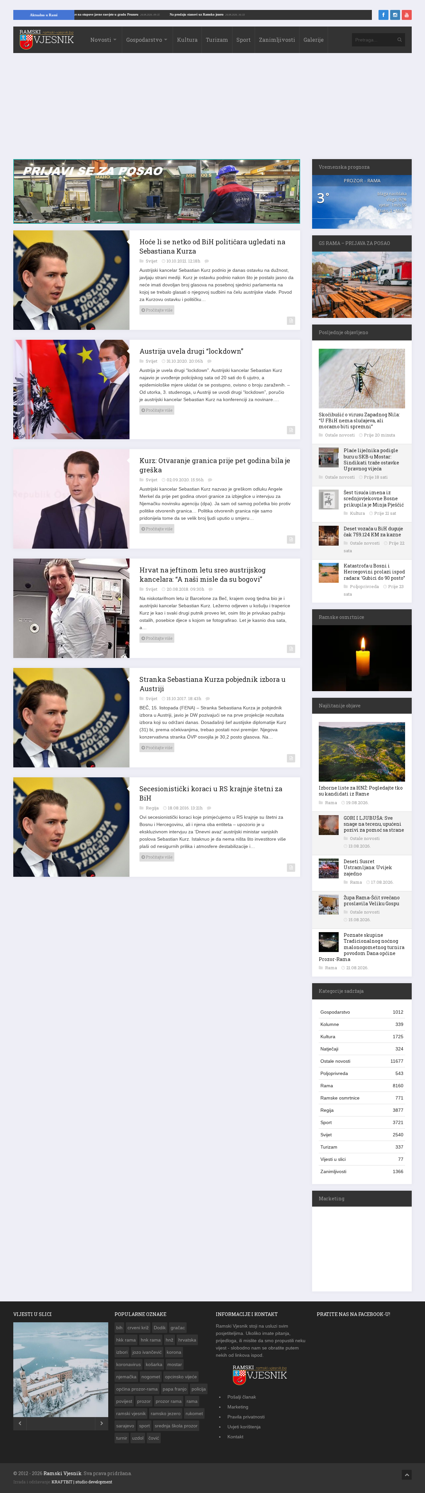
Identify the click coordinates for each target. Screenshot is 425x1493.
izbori (122, 1352)
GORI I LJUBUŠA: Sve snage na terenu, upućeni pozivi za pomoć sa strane (374, 824)
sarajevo (125, 1425)
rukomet (194, 1413)
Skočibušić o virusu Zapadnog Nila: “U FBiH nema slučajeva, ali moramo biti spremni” (359, 420)
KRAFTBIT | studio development (81, 1481)
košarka (154, 1364)
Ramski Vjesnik (62, 1473)
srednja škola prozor (176, 1425)
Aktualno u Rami (43, 15)
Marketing (237, 1406)
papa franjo (175, 1389)
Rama (331, 803)
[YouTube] (407, 15)
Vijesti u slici (361, 1159)
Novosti (100, 39)
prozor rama (169, 1401)
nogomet (150, 1376)
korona (174, 1352)
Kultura (187, 39)
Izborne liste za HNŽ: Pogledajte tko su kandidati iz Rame (361, 791)
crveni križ (138, 1327)
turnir (121, 1438)
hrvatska (187, 1340)
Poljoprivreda (365, 586)
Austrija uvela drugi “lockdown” (191, 351)
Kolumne (361, 1024)
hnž (169, 1340)
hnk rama (151, 1340)
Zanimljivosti (277, 39)
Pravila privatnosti (246, 1416)
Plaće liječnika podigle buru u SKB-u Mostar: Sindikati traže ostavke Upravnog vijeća (371, 459)
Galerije (313, 39)
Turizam (217, 39)
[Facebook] (383, 15)
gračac (178, 1327)
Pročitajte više (158, 310)
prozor (144, 1401)
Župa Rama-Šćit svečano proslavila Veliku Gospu (372, 900)
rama (192, 1401)
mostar (174, 1364)
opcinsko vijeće (181, 1376)
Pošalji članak (241, 1397)
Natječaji (361, 1048)
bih (119, 1327)
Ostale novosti (340, 435)
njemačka (126, 1376)
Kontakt (235, 1436)
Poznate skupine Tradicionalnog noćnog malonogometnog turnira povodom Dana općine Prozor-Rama (361, 947)
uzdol (137, 1438)
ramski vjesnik (131, 1413)
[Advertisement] (212, 109)
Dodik (160, 1327)
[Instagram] (395, 15)
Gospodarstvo (144, 39)
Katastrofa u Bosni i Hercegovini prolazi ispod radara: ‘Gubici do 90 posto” (374, 572)
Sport (243, 39)
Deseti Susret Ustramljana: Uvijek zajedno (368, 867)
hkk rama (126, 1340)
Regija (153, 808)
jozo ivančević (147, 1352)
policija (199, 1389)
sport (144, 1425)
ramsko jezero (166, 1413)
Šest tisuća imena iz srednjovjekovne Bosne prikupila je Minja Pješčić (374, 498)
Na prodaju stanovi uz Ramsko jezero (234, 14)
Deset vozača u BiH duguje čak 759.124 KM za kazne (373, 531)
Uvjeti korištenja (244, 1426)
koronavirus (128, 1364)
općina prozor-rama (137, 1389)
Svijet (152, 261)
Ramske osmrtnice (361, 1098)
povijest (124, 1401)
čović (153, 1438)
